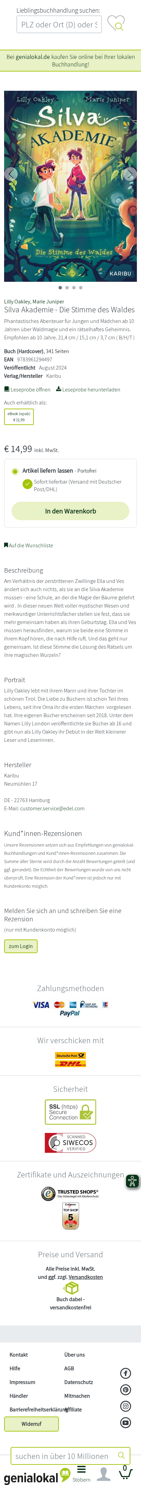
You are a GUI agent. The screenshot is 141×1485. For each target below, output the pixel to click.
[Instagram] (126, 1407)
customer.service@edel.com (52, 808)
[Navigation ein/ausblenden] (104, 1474)
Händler (19, 1395)
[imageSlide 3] (80, 288)
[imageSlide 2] (74, 288)
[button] (81, 1476)
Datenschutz (78, 1382)
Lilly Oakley (17, 301)
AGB (69, 1368)
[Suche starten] (121, 1456)
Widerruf (31, 1423)
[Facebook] (126, 1374)
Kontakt (19, 1354)
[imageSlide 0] (60, 288)
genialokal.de (33, 57)
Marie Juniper (48, 301)
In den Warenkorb (70, 511)
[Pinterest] (126, 1390)
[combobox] (62, 1456)
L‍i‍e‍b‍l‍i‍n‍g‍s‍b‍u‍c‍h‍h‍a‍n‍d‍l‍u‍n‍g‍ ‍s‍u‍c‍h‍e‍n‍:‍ (58, 10)
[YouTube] (126, 1423)
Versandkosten (86, 1277)
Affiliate (73, 1409)
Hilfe (15, 1368)
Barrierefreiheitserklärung (34, 1409)
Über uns (74, 1354)
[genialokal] (37, 1476)
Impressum (22, 1382)
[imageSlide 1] (67, 288)
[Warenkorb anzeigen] (126, 1477)
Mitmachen (77, 1395)
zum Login (21, 946)
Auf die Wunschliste (30, 545)
